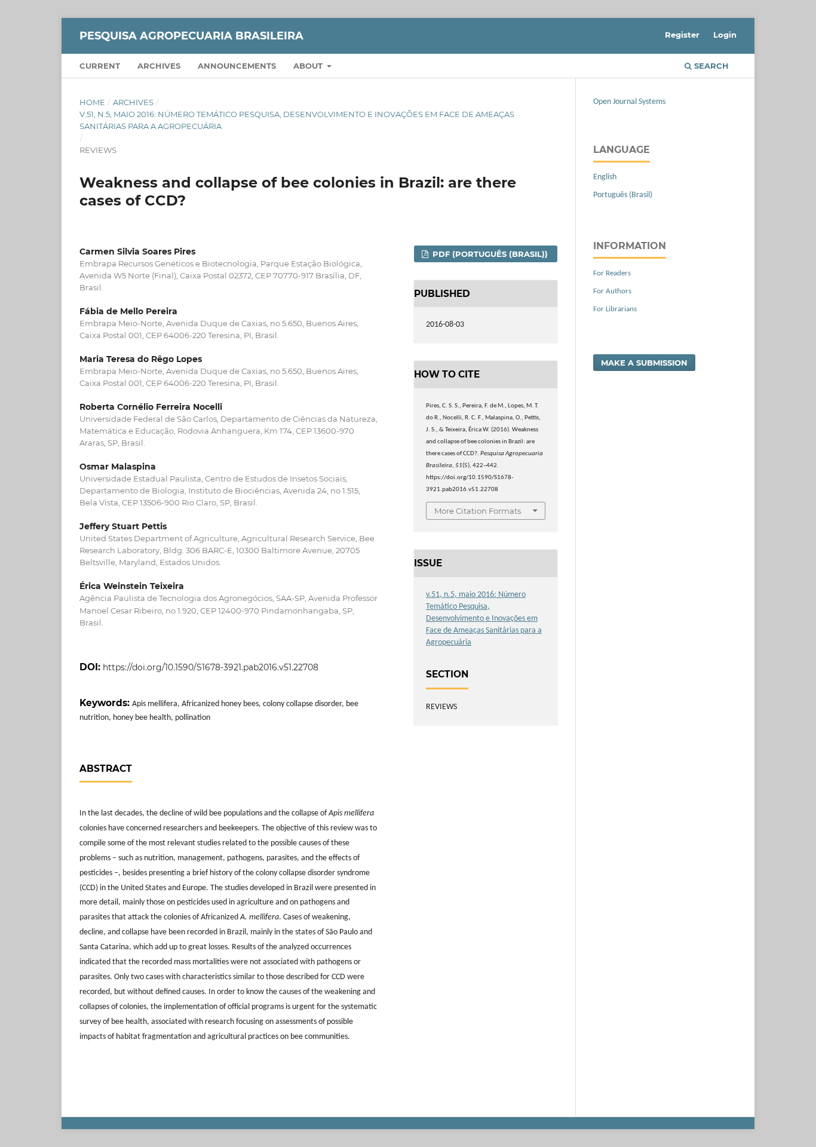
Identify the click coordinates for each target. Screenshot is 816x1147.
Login (725, 34)
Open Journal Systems (629, 101)
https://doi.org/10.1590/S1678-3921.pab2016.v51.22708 (210, 667)
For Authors (612, 291)
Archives (158, 65)
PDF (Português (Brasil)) (489, 254)
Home (92, 102)
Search (710, 65)
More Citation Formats (477, 511)
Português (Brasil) (622, 195)
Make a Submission (644, 362)
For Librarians (615, 309)
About (309, 65)
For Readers (612, 273)
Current (99, 65)
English (604, 177)
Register (682, 34)
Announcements (237, 65)
